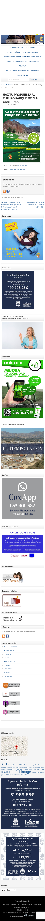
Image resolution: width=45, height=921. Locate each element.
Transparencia (22, 75)
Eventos (7, 658)
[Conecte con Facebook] (8, 191)
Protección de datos (25, 904)
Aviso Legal (38, 904)
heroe (4, 105)
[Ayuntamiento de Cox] (22, 43)
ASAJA (21, 765)
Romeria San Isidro (21, 775)
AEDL (6, 764)
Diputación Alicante (32, 769)
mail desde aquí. (22, 165)
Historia (6, 904)
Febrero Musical (9, 661)
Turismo (13, 904)
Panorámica (8, 669)
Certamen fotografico (30, 765)
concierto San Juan (13, 767)
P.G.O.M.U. (22, 66)
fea (43, 769)
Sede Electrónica (13, 52)
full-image (23, 772)
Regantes (12, 775)
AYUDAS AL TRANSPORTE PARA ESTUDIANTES (22, 61)
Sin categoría (21, 169)
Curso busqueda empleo (36, 767)
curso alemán (24, 767)
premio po (35, 772)
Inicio (2, 85)
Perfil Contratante (31, 52)
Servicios (7, 672)
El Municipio (30, 48)
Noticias (13, 169)
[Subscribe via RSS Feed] (4, 191)
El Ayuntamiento (16, 48)
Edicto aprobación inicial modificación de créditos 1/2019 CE (35, 205)
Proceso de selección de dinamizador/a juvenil (22, 57)
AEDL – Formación (10, 647)
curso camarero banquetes (11, 769)
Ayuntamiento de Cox (22, 901)
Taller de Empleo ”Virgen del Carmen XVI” (22, 70)
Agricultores (14, 765)
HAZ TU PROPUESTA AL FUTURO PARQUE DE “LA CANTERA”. (20, 98)
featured (7, 772)
